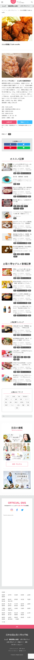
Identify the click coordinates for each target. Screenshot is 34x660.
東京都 (3, 601)
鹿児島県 (10, 619)
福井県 (22, 604)
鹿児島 (21, 402)
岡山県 (16, 613)
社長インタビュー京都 (26, 334)
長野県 (3, 605)
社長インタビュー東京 (26, 173)
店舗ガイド (21, 642)
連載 (15, 173)
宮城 (15, 384)
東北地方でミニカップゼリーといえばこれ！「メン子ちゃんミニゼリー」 (22, 377)
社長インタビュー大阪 (26, 347)
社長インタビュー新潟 (22, 290)
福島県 (3, 596)
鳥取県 (3, 613)
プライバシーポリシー (13, 650)
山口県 (28, 613)
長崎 (15, 230)
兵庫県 (28, 608)
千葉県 (28, 599)
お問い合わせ (22, 648)
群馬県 (16, 599)
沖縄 (21, 399)
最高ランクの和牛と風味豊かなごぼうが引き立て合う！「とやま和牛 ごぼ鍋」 (22, 295)
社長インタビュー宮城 (22, 384)
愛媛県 (16, 614)
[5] (7, 381)
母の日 (21, 208)
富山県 (9, 604)
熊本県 (22, 617)
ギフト (25, 206)
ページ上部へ (17, 627)
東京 (18, 173)
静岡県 (16, 605)
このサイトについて (13, 648)
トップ (4, 6)
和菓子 (15, 256)
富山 (15, 302)
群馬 (17, 407)
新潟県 (3, 604)
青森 (15, 218)
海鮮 (28, 405)
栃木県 (9, 599)
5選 (14, 359)
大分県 (28, 617)
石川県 (16, 604)
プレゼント (16, 208)
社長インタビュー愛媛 (22, 243)
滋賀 (15, 183)
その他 (3, 622)
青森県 (3, 595)
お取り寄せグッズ (18, 171)
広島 (18, 371)
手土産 (22, 254)
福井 (15, 196)
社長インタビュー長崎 (22, 230)
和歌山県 (10, 610)
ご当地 (18, 405)
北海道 (13, 396)
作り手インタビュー (17, 644)
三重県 (3, 608)
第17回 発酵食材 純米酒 (20, 176)
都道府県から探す (13, 6)
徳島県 (3, 614)
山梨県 (28, 604)
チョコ (12, 405)
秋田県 (22, 595)
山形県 (28, 595)
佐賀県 (9, 617)
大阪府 (22, 608)
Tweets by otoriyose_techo (8, 515)
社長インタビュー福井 (22, 196)
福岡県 (3, 617)
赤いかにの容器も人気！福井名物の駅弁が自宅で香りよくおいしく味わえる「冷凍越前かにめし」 (22, 189)
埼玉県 (22, 599)
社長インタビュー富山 (22, 302)
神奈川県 (10, 601)
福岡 (29, 357)
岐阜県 (9, 605)
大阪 (18, 347)
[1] (7, 331)
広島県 (22, 613)
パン (11, 399)
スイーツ (27, 254)
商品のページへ (25, 122)
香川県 (9, 614)
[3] (7, 356)
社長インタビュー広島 (26, 371)
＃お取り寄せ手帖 (21, 505)
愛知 (15, 206)
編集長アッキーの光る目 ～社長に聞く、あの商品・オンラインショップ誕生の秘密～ (22, 170)
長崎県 (16, 617)
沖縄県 (17, 619)
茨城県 (3, 599)
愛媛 (15, 243)
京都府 (16, 608)
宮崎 (18, 206)
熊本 (22, 357)
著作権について (22, 650)
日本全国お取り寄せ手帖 (17, 635)
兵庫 (25, 357)
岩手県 (9, 595)
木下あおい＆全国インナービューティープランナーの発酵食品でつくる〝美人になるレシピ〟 (22, 181)
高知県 (22, 614)
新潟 (15, 290)
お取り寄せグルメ (25, 6)
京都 (18, 334)
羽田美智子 (25, 396)
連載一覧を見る (17, 464)
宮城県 (16, 595)
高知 (6, 402)
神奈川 (16, 402)
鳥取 (10, 134)
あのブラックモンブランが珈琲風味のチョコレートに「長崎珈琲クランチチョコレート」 (22, 223)
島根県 (9, 613)
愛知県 (22, 605)
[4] (7, 368)
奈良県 (3, 610)
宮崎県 (3, 619)
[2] (7, 344)
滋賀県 (9, 608)
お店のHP (9, 122)
